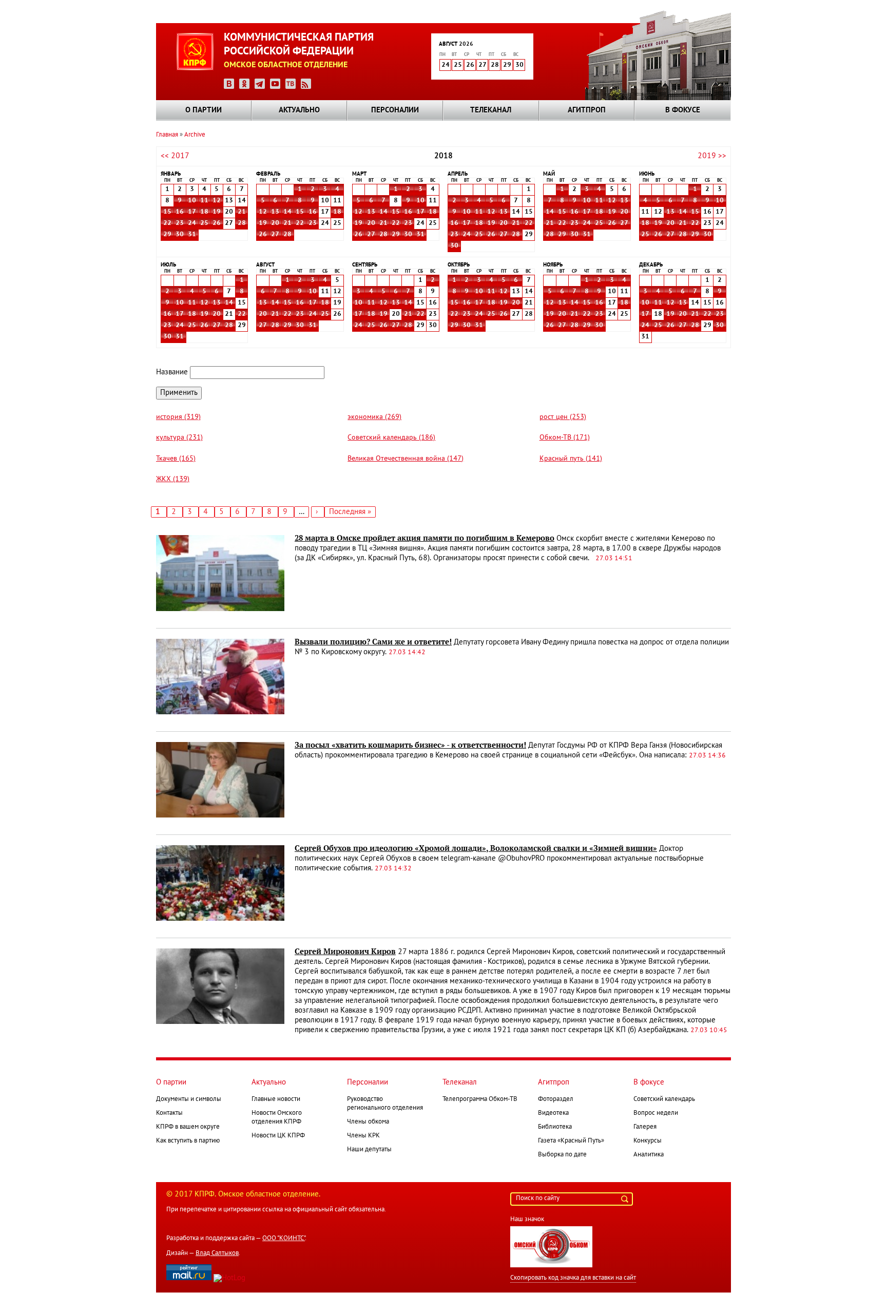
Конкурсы (647, 1141)
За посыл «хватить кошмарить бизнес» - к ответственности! (410, 745)
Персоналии (395, 110)
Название (172, 372)
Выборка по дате (562, 1155)
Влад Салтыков (217, 1253)
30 (180, 235)
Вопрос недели (655, 1113)
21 (242, 212)
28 (242, 223)
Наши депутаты (369, 1150)
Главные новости (276, 1099)
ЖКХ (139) (172, 479)
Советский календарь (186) (391, 437)
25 (204, 223)
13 (275, 212)
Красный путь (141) (570, 458)
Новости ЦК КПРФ (278, 1136)
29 (167, 235)
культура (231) (179, 437)
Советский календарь (664, 1099)
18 (204, 212)
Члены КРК (363, 1136)
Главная (167, 135)
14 (287, 212)
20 (275, 223)
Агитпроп (587, 110)
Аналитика (648, 1155)
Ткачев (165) (176, 458)
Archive (194, 135)
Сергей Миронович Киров (345, 951)
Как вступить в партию (188, 1141)
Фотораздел (555, 1099)
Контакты (169, 1113)
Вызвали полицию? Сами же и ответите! (373, 642)
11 (204, 201)
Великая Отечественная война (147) (406, 458)
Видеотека (553, 1113)
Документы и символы (188, 1099)
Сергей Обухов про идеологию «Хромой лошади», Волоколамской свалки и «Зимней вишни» (476, 848)
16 (180, 212)
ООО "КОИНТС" (283, 1238)
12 (217, 201)
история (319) (178, 417)
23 (180, 223)
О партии (203, 110)
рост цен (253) (562, 417)
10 (192, 201)
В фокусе (682, 110)
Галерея (645, 1127)
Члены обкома (368, 1122)
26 (217, 223)
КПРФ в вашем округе (188, 1127)
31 (192, 235)
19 (217, 212)
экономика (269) (374, 417)
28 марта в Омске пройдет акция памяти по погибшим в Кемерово (424, 538)
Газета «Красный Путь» (571, 1141)
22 (167, 223)
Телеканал (490, 110)
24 (192, 223)
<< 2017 (175, 156)
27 (275, 235)
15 (167, 212)
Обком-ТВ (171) (564, 437)
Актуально (299, 110)
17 (192, 212)
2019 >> (712, 156)
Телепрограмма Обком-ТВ (479, 1099)
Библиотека (555, 1127)
